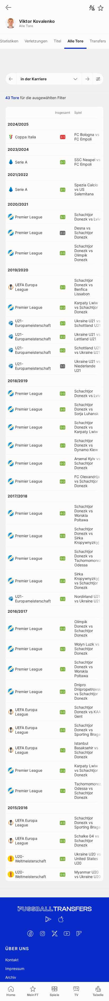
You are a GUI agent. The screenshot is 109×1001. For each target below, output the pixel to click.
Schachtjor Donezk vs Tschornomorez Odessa (87, 558)
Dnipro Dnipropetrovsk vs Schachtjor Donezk (87, 691)
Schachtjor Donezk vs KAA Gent (87, 711)
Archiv (10, 977)
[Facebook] (30, 933)
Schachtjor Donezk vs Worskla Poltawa (83, 513)
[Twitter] (54, 933)
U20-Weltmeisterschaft (30, 858)
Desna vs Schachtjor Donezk (83, 232)
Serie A (21, 162)
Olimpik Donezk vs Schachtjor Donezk (83, 628)
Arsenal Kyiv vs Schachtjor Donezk (87, 463)
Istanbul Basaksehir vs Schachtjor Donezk (86, 750)
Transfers (98, 41)
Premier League (28, 217)
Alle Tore (75, 41)
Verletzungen (36, 41)
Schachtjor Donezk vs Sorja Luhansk (86, 409)
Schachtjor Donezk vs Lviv (87, 216)
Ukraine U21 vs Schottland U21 (87, 323)
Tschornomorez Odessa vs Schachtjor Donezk (87, 791)
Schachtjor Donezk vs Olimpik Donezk (83, 253)
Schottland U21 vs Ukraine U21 (87, 350)
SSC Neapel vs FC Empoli (87, 161)
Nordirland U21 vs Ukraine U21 (87, 598)
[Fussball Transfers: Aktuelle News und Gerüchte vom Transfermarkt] (54, 909)
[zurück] (8, 7)
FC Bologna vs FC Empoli (86, 136)
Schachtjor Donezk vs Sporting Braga (87, 730)
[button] (11, 79)
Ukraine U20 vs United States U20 (87, 858)
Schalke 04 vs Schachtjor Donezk (86, 840)
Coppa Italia (25, 137)
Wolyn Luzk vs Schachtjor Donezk (86, 648)
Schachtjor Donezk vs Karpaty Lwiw (86, 427)
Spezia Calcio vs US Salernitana (86, 189)
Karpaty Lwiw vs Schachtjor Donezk (86, 307)
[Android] (48, 919)
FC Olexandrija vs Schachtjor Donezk (87, 481)
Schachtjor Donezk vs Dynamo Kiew (86, 445)
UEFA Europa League (26, 287)
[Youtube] (67, 933)
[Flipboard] (79, 933)
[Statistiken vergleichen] (92, 8)
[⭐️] (100, 8)
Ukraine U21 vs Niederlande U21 (87, 366)
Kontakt (12, 960)
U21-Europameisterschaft (33, 323)
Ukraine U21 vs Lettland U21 (87, 336)
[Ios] (61, 919)
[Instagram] (42, 933)
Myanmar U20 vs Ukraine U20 (87, 874)
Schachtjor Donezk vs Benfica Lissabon (83, 287)
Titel (57, 41)
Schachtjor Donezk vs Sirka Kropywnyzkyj (86, 536)
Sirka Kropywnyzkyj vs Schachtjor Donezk (86, 581)
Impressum (14, 968)
